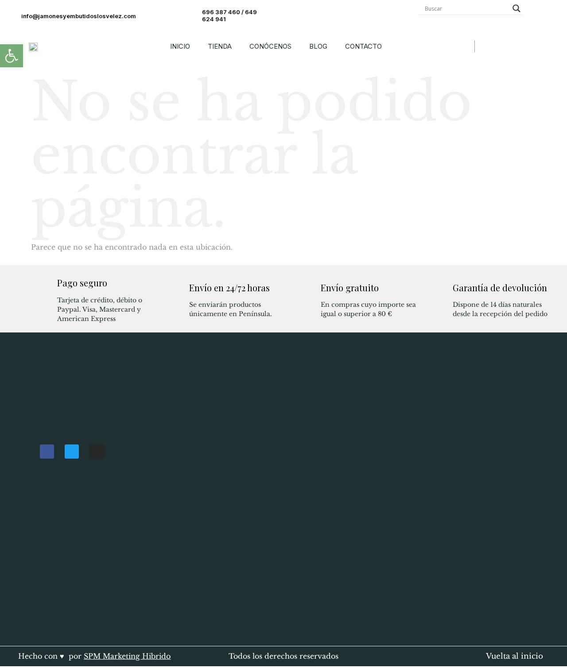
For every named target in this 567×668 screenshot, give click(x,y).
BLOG (318, 46)
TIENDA (220, 46)
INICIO (180, 46)
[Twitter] (72, 451)
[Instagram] (96, 451)
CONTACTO (363, 46)
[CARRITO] (485, 46)
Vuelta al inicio (514, 656)
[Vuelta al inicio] (475, 655)
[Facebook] (47, 451)
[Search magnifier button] (516, 8)
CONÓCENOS (270, 46)
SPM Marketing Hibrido (127, 656)
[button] (11, 55)
